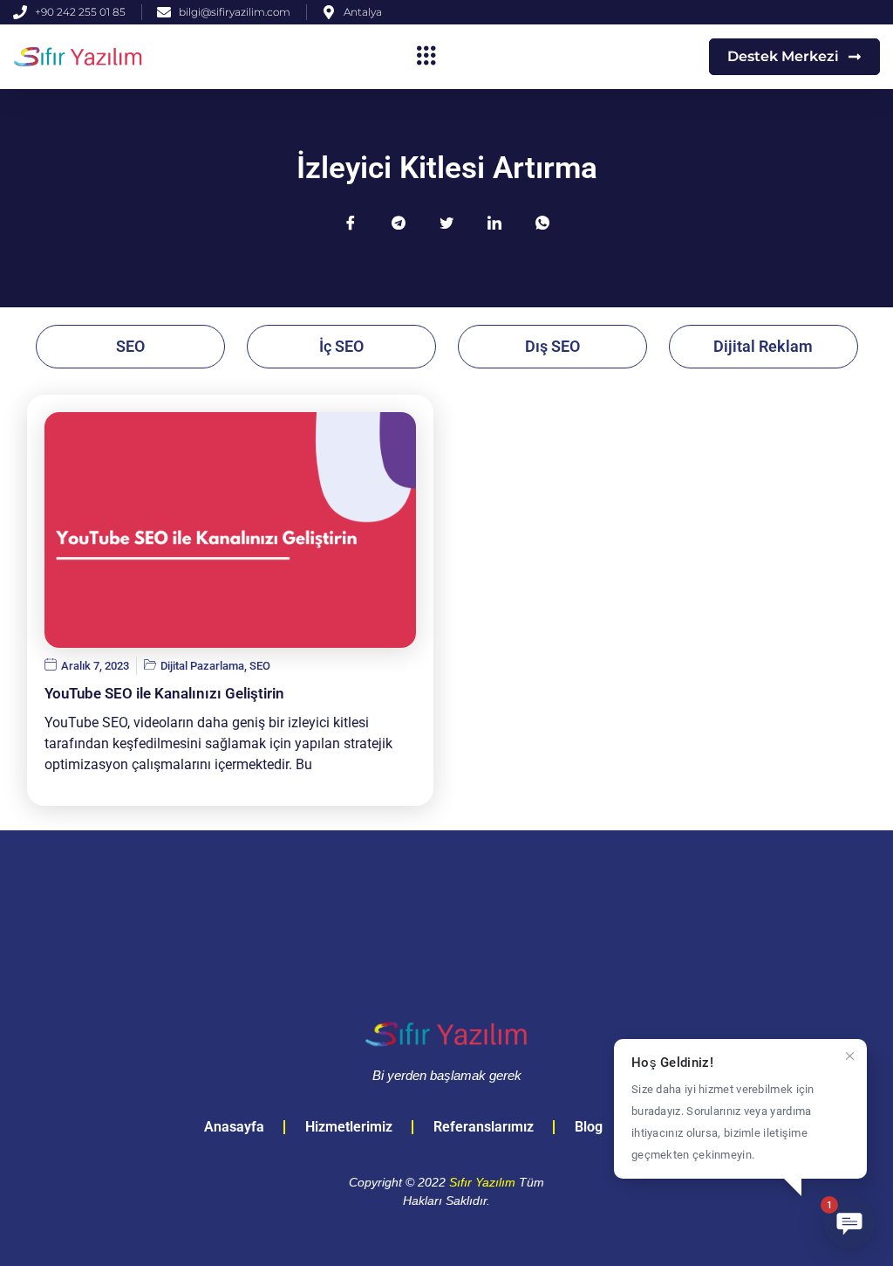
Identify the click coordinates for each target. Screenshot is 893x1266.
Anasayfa (234, 1126)
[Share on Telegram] (398, 222)
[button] (426, 57)
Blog (589, 1126)
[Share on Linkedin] (494, 222)
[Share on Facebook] (350, 222)
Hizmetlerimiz (348, 1126)
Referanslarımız (483, 1126)
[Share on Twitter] (446, 222)
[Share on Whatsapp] (542, 222)
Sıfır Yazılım (482, 1182)
